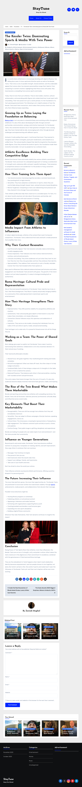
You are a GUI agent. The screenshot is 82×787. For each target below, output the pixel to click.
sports (53, 484)
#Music (52, 47)
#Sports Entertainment (26, 49)
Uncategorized (33, 765)
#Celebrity (10, 47)
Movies (31, 756)
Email (7, 684)
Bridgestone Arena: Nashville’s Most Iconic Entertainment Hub (70, 221)
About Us (38, 18)
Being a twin (9, 120)
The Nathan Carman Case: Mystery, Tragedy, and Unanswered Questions (70, 177)
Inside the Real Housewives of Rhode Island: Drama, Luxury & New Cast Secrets (70, 239)
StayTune (41, 8)
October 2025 (7, 756)
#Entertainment (17, 47)
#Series (17, 49)
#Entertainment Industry (30, 47)
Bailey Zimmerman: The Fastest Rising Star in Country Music (70, 126)
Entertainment (10, 32)
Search (67, 32)
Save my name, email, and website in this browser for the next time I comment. (30, 700)
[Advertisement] (71, 80)
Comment (8, 652)
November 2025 (8, 752)
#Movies (47, 47)
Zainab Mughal (14, 44)
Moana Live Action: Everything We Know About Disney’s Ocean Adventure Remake (70, 206)
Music (31, 761)
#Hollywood (41, 47)
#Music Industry (9, 49)
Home (31, 18)
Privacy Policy (48, 18)
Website (7, 692)
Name (7, 677)
